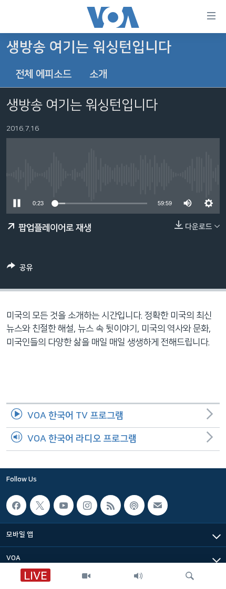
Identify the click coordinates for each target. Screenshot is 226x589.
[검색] (190, 576)
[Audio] (138, 576)
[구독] (158, 505)
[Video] (86, 576)
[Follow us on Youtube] (64, 505)
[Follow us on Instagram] (87, 505)
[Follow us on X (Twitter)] (40, 505)
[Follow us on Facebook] (16, 505)
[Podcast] (134, 505)
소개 (98, 74)
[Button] (20, 269)
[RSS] (110, 505)
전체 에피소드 (43, 74)
